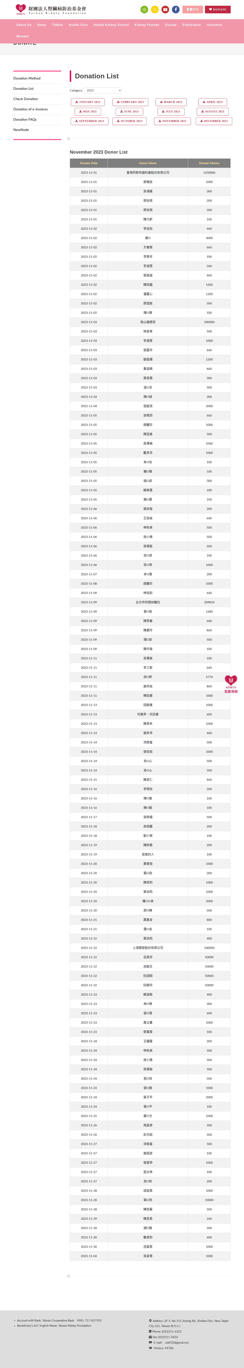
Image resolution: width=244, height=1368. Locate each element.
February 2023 (132, 102)
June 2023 (131, 111)
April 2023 (215, 102)
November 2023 (174, 121)
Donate (219, 9)
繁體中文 (193, 9)
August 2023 (214, 111)
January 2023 (89, 102)
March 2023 (173, 102)
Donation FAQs (25, 119)
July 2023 (173, 111)
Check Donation (25, 99)
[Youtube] (165, 9)
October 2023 (131, 121)
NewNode (21, 130)
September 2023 (91, 121)
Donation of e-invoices (30, 109)
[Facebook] (176, 9)
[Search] (155, 9)
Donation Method (26, 78)
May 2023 (90, 111)
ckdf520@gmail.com (177, 1343)
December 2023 (216, 121)
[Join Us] (144, 9)
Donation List (23, 89)
